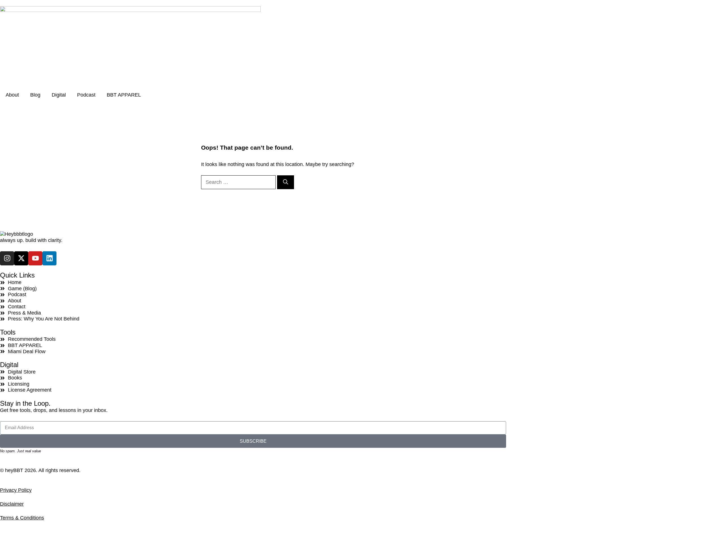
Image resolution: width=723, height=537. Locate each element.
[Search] (285, 182)
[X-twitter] (21, 258)
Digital (59, 95)
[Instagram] (7, 258)
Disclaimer (12, 504)
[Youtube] (35, 258)
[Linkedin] (49, 258)
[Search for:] (239, 182)
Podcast (86, 95)
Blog (35, 95)
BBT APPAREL (124, 95)
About (12, 95)
